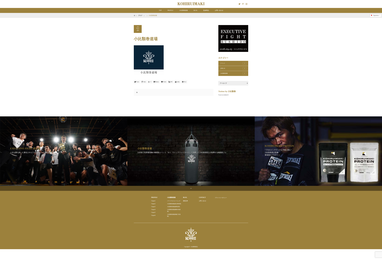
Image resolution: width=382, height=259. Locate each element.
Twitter (239, 3)
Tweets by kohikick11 (223, 95)
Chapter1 (153, 201)
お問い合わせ (219, 10)
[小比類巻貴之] (191, 3)
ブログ (140, 15)
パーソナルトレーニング (173, 201)
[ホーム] (134, 13)
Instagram (246, 3)
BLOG (195, 10)
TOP (160, 10)
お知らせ (232, 68)
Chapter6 (153, 215)
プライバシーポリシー (221, 197)
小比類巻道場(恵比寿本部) (174, 203)
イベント (232, 63)
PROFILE (170, 10)
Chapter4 (153, 209)
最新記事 (185, 201)
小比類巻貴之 (194, 246)
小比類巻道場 (183, 10)
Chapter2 (153, 203)
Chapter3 (153, 206)
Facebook (242, 3)
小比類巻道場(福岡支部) (173, 206)
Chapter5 (153, 212)
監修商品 (206, 10)
